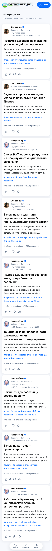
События (14, 324)
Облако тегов (26, 18)
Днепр (8, 120)
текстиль (9, 355)
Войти (45, 5)
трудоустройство (25, 60)
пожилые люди (23, 117)
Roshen (33, 522)
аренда (43, 355)
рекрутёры (22, 177)
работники (40, 60)
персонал (9, 60)
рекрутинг (10, 177)
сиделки (9, 117)
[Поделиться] (19, 74)
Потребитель (26, 30)
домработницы (25, 301)
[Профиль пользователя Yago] (6, 31)
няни (39, 297)
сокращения (11, 525)
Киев (7, 241)
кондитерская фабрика (16, 522)
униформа (21, 355)
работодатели (11, 63)
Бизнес (24, 491)
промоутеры (32, 465)
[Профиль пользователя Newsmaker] (6, 145)
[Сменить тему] (33, 5)
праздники (17, 358)
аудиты (8, 465)
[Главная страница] (17, 4)
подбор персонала (14, 237)
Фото (23, 324)
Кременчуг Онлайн (11, 18)
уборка (37, 411)
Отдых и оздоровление (20, 86)
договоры (25, 63)
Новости (14, 30)
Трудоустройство (18, 33)
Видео (35, 86)
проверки (19, 465)
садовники (10, 301)
